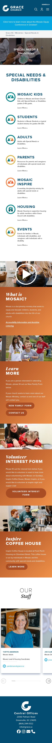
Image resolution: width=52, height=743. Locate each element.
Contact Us (16, 412)
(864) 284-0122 (26, 723)
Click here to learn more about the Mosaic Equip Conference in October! (26, 23)
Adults (24, 137)
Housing (26, 207)
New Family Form (20, 405)
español (45, 5)
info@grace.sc (26, 726)
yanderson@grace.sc (15, 666)
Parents (26, 157)
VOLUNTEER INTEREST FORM (26, 493)
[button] (36, 9)
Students (27, 117)
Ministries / (19, 33)
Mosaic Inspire (25, 182)
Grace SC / (10, 33)
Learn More (22, 108)
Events (24, 229)
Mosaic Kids (30, 94)
